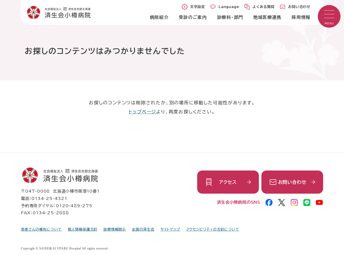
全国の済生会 (143, 229)
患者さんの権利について (41, 229)
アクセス (227, 182)
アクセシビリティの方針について (212, 229)
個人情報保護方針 (82, 229)
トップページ (142, 111)
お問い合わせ (292, 182)
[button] (329, 16)
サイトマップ (170, 229)
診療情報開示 (115, 229)
